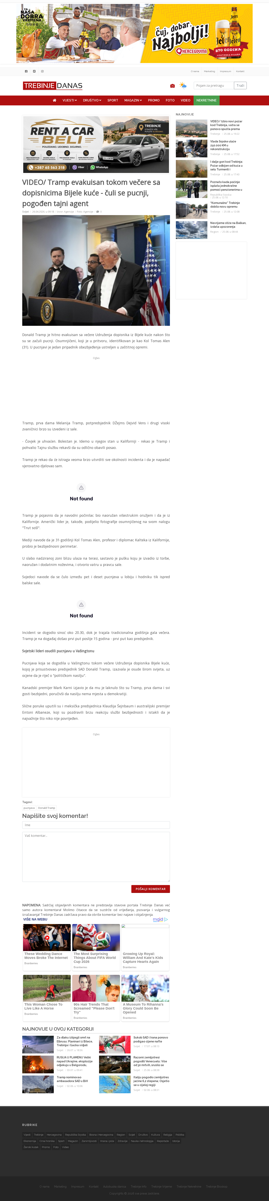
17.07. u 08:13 (151, 1046)
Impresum (225, 71)
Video (185, 100)
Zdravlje (122, 1141)
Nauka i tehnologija (142, 1141)
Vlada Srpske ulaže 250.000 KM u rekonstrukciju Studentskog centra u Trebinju (225, 149)
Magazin (132, 100)
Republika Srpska (220, 194)
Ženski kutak (31, 1147)
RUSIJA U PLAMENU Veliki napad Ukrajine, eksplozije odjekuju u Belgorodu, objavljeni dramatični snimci (75, 1065)
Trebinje (215, 134)
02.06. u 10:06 (75, 1086)
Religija (167, 1134)
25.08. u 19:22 (231, 134)
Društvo (91, 100)
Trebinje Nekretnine (189, 1186)
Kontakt (240, 71)
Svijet (25, 211)
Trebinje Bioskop (216, 1186)
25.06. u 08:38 (151, 1070)
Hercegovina (54, 1134)
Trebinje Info (139, 1186)
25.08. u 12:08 (231, 211)
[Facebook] (26, 71)
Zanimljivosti (89, 1141)
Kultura (155, 1134)
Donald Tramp (46, 808)
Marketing (209, 71)
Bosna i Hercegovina (101, 1134)
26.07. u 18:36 (75, 1050)
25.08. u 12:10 (220, 197)
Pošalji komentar (151, 889)
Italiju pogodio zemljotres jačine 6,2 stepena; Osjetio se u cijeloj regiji (151, 1081)
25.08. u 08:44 (230, 231)
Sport (113, 100)
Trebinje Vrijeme (161, 1186)
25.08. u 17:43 (231, 174)
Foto (170, 100)
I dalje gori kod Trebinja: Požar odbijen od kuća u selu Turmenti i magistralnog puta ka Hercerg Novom (226, 169)
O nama (195, 71)
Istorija (176, 1141)
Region (214, 231)
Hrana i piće (107, 1141)
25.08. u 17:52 (231, 154)
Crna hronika (47, 1141)
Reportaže (163, 1141)
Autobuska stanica (114, 1186)
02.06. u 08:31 (151, 1090)
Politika (180, 1134)
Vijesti (69, 100)
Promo (154, 100)
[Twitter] (34, 71)
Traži (240, 85)
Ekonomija (30, 1141)
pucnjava (29, 808)
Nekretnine (207, 100)
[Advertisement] (96, 388)
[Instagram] (42, 71)
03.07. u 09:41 (75, 1070)
